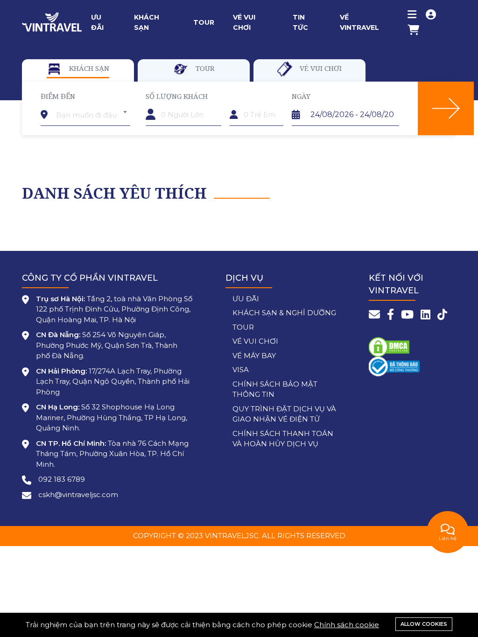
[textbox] (91, 115)
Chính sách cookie (346, 624)
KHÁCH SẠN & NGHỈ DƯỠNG (284, 312)
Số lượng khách (177, 96)
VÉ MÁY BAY (254, 355)
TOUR (243, 327)
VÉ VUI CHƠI (255, 341)
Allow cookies (424, 624)
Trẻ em (242, 96)
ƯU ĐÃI (245, 298)
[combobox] (91, 111)
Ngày (301, 96)
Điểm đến (58, 96)
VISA (240, 369)
